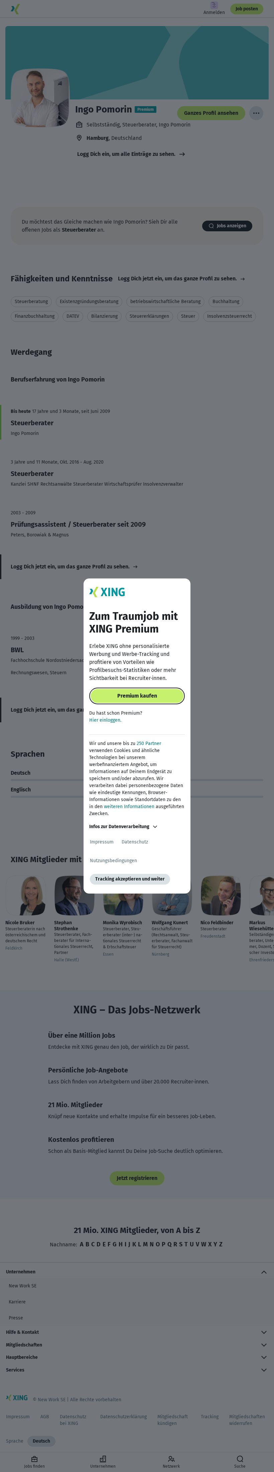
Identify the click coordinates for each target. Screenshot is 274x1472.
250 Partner (149, 743)
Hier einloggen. (105, 720)
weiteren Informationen (129, 806)
